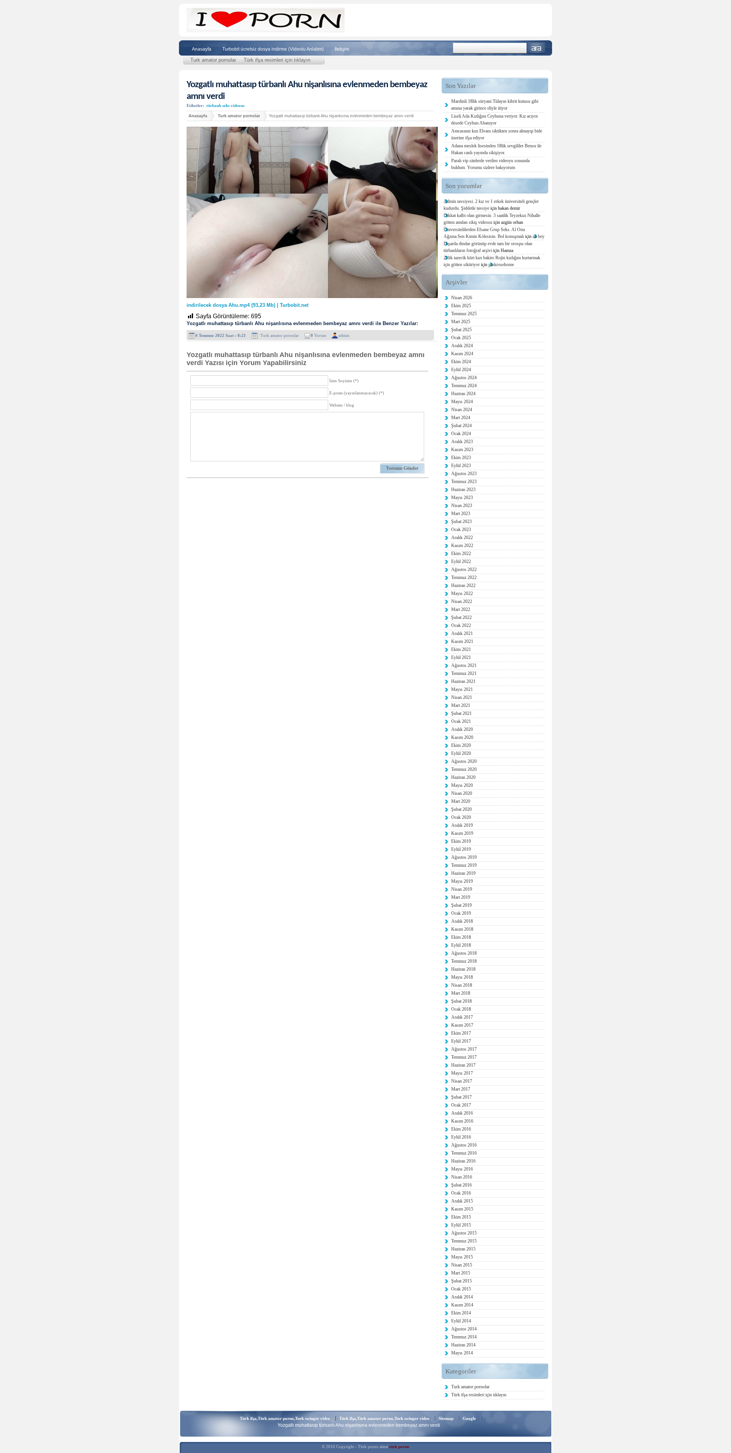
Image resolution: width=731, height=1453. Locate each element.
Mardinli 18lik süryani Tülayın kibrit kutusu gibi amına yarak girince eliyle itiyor (494, 105)
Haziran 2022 (463, 585)
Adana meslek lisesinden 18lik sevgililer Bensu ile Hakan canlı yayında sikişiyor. (496, 149)
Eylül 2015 (461, 1225)
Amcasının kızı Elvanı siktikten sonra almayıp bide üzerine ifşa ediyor (496, 134)
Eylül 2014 (461, 1321)
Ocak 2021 (461, 721)
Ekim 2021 (461, 649)
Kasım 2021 (462, 641)
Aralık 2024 (462, 345)
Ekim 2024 (461, 361)
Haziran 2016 (463, 1161)
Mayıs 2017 (462, 1073)
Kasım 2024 (462, 353)
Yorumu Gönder (402, 468)
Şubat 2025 (461, 329)
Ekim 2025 (461, 305)
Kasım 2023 (462, 449)
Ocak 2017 (461, 1105)
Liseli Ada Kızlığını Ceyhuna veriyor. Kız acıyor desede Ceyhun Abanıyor (494, 119)
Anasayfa (201, 49)
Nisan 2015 (461, 1265)
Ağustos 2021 (464, 665)
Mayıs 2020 (462, 785)
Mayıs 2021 (462, 689)
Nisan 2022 (461, 601)
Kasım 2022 (462, 545)
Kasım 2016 (462, 1121)
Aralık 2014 (462, 1297)
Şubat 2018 (461, 1001)
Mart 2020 (460, 801)
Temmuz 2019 (464, 865)
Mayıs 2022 (462, 593)
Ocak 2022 (461, 625)
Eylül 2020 (461, 753)
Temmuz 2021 (464, 673)
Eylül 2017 (461, 1041)
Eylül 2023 (461, 465)
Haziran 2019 (463, 873)
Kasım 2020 (462, 737)
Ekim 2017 (461, 1033)
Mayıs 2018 (462, 977)
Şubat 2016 (461, 1185)
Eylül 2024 (461, 369)
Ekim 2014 (461, 1313)
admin (344, 335)
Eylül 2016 (461, 1137)
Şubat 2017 (461, 1097)
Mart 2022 (460, 609)
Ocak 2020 (461, 817)
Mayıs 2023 (462, 497)
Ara (536, 48)
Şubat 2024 (461, 425)
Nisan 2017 (461, 1081)
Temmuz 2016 (464, 1153)
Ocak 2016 (461, 1193)
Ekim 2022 (461, 553)
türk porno (399, 1446)
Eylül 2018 (461, 945)
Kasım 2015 (462, 1209)
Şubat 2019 (461, 905)
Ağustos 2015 (464, 1233)
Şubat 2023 (461, 521)
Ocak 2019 (461, 913)
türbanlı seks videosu (225, 105)
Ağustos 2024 (464, 377)
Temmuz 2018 (464, 961)
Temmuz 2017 (464, 1057)
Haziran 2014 (463, 1345)
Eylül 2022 (461, 561)
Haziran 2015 (463, 1249)
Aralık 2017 (462, 1017)
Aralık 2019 (462, 825)
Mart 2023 (460, 513)
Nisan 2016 (461, 1177)
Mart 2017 (460, 1089)
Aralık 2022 (462, 537)
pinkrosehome (501, 264)
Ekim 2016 (461, 1129)
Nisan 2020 (461, 793)
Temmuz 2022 (464, 577)
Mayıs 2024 (462, 401)
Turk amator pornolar (213, 60)
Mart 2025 (460, 321)
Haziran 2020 (463, 777)
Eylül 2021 (461, 657)
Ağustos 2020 (464, 761)
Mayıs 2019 (462, 881)
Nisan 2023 (461, 505)
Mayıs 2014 (462, 1353)
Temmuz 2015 (464, 1241)
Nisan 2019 (461, 889)
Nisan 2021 (461, 697)
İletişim (342, 49)
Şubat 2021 (461, 713)
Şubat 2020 (461, 809)
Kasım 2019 (462, 833)
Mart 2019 (460, 897)
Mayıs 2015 (462, 1257)
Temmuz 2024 (464, 385)
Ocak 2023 (461, 529)
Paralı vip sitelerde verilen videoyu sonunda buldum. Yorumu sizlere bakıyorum (490, 164)
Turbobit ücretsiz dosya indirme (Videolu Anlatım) (273, 49)
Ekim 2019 (461, 841)
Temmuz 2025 (464, 313)
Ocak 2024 (461, 433)
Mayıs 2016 (462, 1169)
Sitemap (446, 1418)
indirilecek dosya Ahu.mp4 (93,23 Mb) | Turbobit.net (247, 305)
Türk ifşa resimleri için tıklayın (277, 60)
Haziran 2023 (463, 489)
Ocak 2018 (461, 1009)
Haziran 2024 (463, 393)
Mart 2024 (460, 417)
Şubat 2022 (461, 617)
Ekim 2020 (461, 745)
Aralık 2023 (462, 441)
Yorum (318, 335)
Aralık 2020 (462, 729)
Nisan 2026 (461, 297)
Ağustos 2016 (464, 1145)
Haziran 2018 (463, 969)
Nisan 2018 (461, 985)
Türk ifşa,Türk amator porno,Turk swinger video (285, 1418)
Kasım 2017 (462, 1025)
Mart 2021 (460, 705)
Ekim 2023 (461, 457)
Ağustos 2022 (464, 569)
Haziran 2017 (463, 1065)
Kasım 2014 (462, 1305)
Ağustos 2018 (464, 953)
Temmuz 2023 (464, 481)
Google (469, 1418)
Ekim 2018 (461, 937)
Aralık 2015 (462, 1201)
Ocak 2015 (461, 1289)
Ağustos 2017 (464, 1049)
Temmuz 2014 (464, 1337)
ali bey (538, 236)
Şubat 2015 (461, 1281)
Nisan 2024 (461, 409)
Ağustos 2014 (464, 1329)
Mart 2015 (460, 1273)
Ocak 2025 (461, 337)
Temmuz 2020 (464, 769)
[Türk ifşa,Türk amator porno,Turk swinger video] (266, 30)
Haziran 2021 (463, 681)
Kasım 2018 (462, 929)
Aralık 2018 (462, 921)
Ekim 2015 (461, 1217)
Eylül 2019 (461, 849)
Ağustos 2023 (464, 473)
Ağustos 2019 (464, 857)
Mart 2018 (460, 993)
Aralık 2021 (462, 633)
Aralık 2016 (462, 1113)
